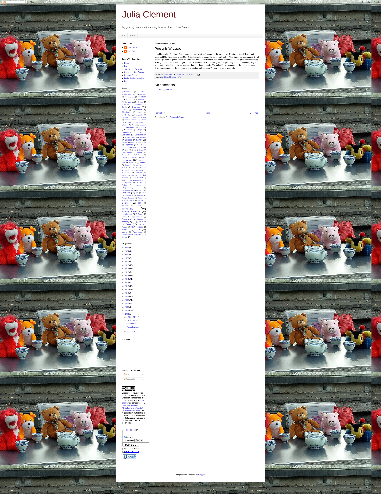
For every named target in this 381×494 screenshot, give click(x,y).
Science (125, 203)
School (140, 200)
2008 (127, 300)
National (134, 175)
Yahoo (124, 237)
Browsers (125, 104)
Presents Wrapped (134, 327)
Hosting (134, 157)
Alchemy (143, 94)
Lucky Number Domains (134, 78)
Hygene (140, 160)
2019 (127, 262)
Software (139, 214)
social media (127, 214)
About (132, 35)
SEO (140, 203)
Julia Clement (149, 14)
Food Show (142, 142)
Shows (138, 205)
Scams (131, 200)
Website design (127, 234)
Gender (143, 147)
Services (125, 205)
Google (139, 152)
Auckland (164, 77)
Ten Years (142, 222)
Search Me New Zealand (134, 72)
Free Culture (141, 145)
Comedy (126, 115)
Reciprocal (129, 195)
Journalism (139, 165)
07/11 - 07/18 (132, 331)
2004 (127, 314)
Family (139, 140)
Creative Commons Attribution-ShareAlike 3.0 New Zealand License (132, 408)
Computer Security (129, 117)
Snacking (125, 212)
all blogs (130, 440)
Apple (127, 97)
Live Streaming (137, 170)
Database (139, 122)
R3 (137, 193)
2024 (127, 251)
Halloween (139, 155)
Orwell (124, 180)
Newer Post (160, 113)
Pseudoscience (127, 190)
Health (124, 157)
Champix (136, 107)
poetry (139, 182)
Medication (126, 173)
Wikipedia (139, 234)
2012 (127, 286)
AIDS (135, 94)
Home (122, 35)
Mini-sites (139, 172)
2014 (127, 279)
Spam (124, 217)
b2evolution (142, 99)
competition (139, 115)
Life (139, 167)
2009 (127, 297)
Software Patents (131, 75)
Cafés (124, 107)
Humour (128, 160)
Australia (129, 99)
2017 (127, 269)
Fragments (129, 145)
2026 (127, 248)
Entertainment (140, 135)
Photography (126, 182)
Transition (126, 230)
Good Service (127, 152)
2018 (127, 265)
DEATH (125, 125)
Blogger (201, 475)
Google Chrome (127, 155)
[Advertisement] (209, 101)
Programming (127, 188)
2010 (127, 293)
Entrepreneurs (130, 137)
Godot (141, 150)
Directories (129, 127)
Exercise (128, 140)
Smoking (127, 208)
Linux (124, 170)
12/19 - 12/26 (132, 320)
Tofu (132, 227)
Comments (130, 379)
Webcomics (137, 232)
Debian (134, 125)
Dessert (143, 125)
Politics (124, 185)
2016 (127, 272)
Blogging (129, 102)
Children (125, 110)
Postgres (138, 185)
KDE (123, 167)
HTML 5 (143, 157)
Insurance (132, 162)
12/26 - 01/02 (132, 317)
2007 (127, 304)
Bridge (140, 102)
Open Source (137, 178)
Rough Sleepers (128, 198)
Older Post (254, 113)
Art (133, 97)
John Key (128, 165)
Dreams (130, 130)
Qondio (139, 190)
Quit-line (126, 192)
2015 (127, 276)
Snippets (137, 211)
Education (126, 135)
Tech (134, 222)
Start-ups (139, 219)
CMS (139, 112)
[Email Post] (199, 74)
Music (124, 175)
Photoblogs (139, 180)
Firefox (124, 142)
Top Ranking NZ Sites (133, 69)
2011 (127, 290)
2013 (127, 283)
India (123, 162)
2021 (127, 255)
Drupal (140, 130)
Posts (127, 374)
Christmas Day (132, 323)
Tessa (128, 224)
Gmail (134, 150)
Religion (140, 195)
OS (131, 180)
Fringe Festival (130, 147)
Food (132, 142)
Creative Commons (131, 120)
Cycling (128, 122)
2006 (127, 307)
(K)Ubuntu (125, 92)
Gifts (179, 77)
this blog (129, 437)
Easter (140, 132)
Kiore (126, 66)
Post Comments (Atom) (175, 117)
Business (138, 104)
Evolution (142, 137)
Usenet (124, 232)
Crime (144, 120)
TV (138, 229)
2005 (127, 311)
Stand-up (126, 219)
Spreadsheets (137, 217)
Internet (143, 163)
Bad (126, 81)
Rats (144, 193)
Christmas (173, 77)
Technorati (128, 430)
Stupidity (125, 222)
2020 (127, 258)
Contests (143, 117)
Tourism (140, 227)
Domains (142, 127)
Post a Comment (165, 90)
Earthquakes (127, 132)
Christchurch (137, 110)
